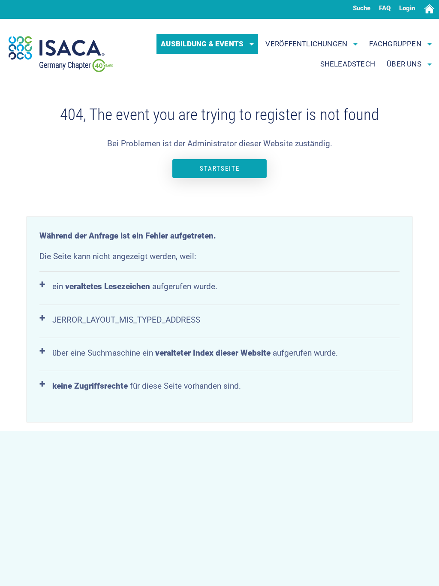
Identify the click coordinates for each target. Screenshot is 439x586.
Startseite (220, 168)
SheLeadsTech (348, 64)
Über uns (405, 64)
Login (407, 8)
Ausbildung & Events (203, 43)
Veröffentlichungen (307, 43)
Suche (361, 8)
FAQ (385, 8)
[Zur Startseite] (61, 54)
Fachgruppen (396, 43)
